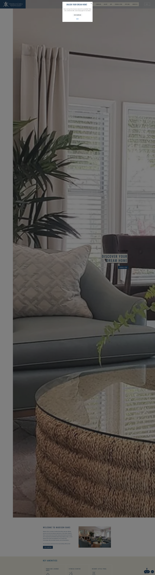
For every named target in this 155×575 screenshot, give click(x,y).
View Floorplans (77, 15)
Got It (77, 18)
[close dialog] (91, 3)
